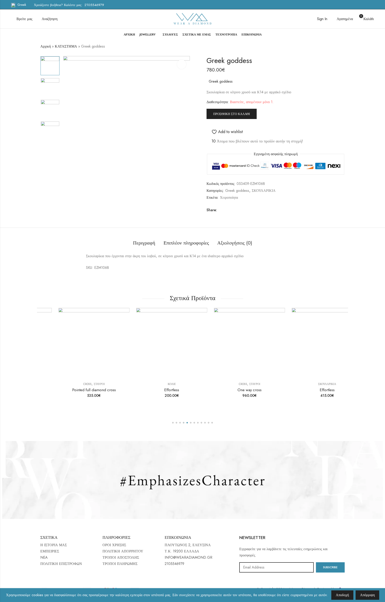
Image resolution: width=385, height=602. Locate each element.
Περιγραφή (144, 242)
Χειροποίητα (229, 197)
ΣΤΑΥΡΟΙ (81, 384)
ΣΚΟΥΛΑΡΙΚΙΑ (264, 190)
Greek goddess (221, 81)
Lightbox (181, 64)
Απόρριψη (367, 595)
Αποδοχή (342, 595)
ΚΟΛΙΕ (154, 384)
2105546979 (94, 4)
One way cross (231, 390)
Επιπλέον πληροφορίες (186, 242)
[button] (173, 422)
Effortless (153, 390)
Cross (69, 384)
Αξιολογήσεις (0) (234, 242)
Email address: (276, 567)
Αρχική (45, 46)
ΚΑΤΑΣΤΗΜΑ (66, 46)
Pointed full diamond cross (76, 390)
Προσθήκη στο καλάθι (231, 114)
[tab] (144, 243)
